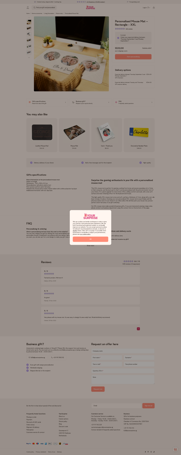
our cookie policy (85, 234)
